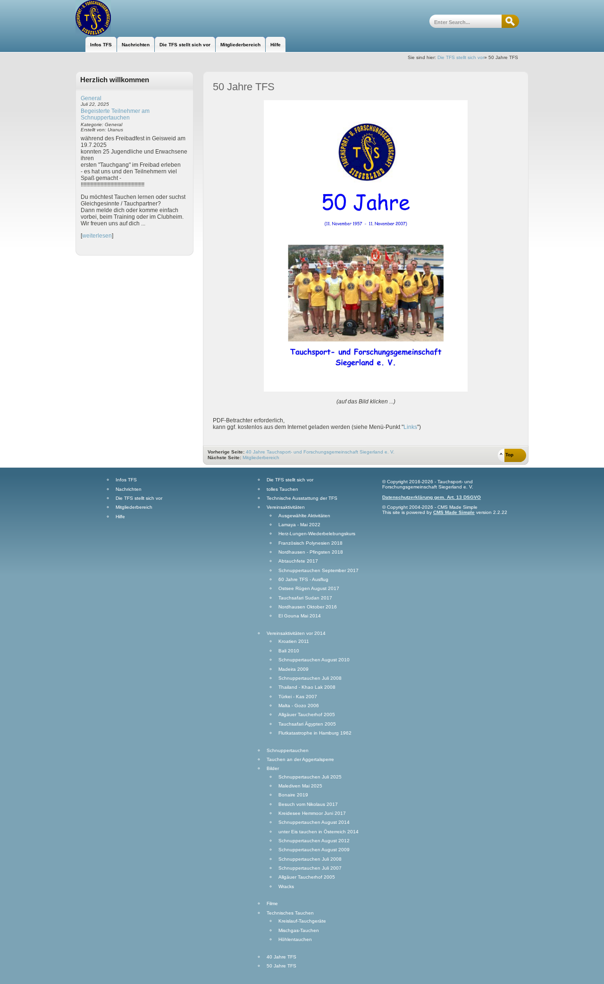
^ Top (506, 454)
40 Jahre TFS (281, 957)
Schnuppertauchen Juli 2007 (310, 868)
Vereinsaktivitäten (286, 507)
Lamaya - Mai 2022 (299, 524)
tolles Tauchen (282, 489)
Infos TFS (126, 480)
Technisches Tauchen (290, 913)
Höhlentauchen (295, 939)
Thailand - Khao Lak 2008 (307, 687)
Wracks (286, 886)
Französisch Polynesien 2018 (310, 543)
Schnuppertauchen (288, 750)
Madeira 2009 (293, 669)
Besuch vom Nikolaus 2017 (308, 804)
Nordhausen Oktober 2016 (307, 607)
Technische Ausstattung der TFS (302, 498)
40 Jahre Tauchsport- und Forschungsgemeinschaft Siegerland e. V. (320, 451)
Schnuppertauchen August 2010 (314, 660)
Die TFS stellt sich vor (460, 57)
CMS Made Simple (454, 512)
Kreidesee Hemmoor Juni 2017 (312, 813)
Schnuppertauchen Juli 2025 (310, 777)
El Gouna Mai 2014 (299, 616)
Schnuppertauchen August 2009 (314, 849)
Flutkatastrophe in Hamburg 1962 (315, 733)
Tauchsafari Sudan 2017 (305, 598)
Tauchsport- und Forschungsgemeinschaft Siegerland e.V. (126, 17)
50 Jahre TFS (281, 966)
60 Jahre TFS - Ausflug (303, 579)
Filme (272, 903)
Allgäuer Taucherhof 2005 (306, 714)
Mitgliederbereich (261, 457)
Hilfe (120, 516)
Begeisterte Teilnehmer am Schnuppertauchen (115, 114)
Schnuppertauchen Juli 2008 (310, 678)
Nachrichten (129, 489)
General (91, 98)
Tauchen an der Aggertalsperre (300, 759)
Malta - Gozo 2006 (298, 705)
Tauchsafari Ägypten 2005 (307, 724)
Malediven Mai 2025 (300, 786)
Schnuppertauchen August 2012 (314, 841)
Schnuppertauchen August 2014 (314, 822)
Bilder (273, 768)
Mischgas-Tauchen (298, 930)
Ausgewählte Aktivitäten (304, 515)
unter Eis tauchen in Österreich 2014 (318, 832)
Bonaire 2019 (293, 795)
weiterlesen (97, 235)
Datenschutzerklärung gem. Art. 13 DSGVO (431, 497)
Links (410, 427)
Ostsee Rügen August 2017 (308, 588)
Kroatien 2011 (293, 641)
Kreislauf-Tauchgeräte (302, 921)
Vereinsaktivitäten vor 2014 (296, 633)
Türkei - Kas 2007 (297, 696)
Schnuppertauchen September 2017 (318, 570)
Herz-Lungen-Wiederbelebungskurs (316, 533)
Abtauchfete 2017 (298, 561)
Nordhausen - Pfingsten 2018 (310, 552)
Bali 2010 (288, 651)
